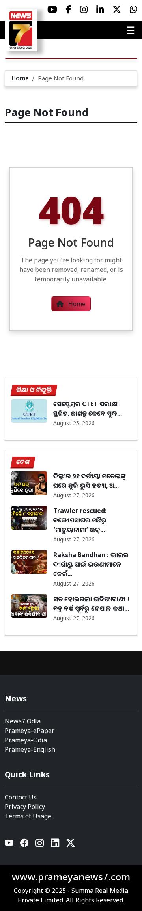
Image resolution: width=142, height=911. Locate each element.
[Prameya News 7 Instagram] (83, 9)
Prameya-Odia (26, 740)
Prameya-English (30, 749)
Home (20, 78)
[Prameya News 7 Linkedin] (99, 9)
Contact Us (21, 797)
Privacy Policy (25, 806)
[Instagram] (40, 844)
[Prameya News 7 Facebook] (68, 9)
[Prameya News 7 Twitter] (117, 9)
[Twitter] (70, 844)
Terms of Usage (28, 816)
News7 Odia (23, 721)
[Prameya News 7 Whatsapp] (133, 9)
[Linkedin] (55, 844)
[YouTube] (9, 844)
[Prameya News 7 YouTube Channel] (52, 9)
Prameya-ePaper (29, 730)
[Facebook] (24, 844)
